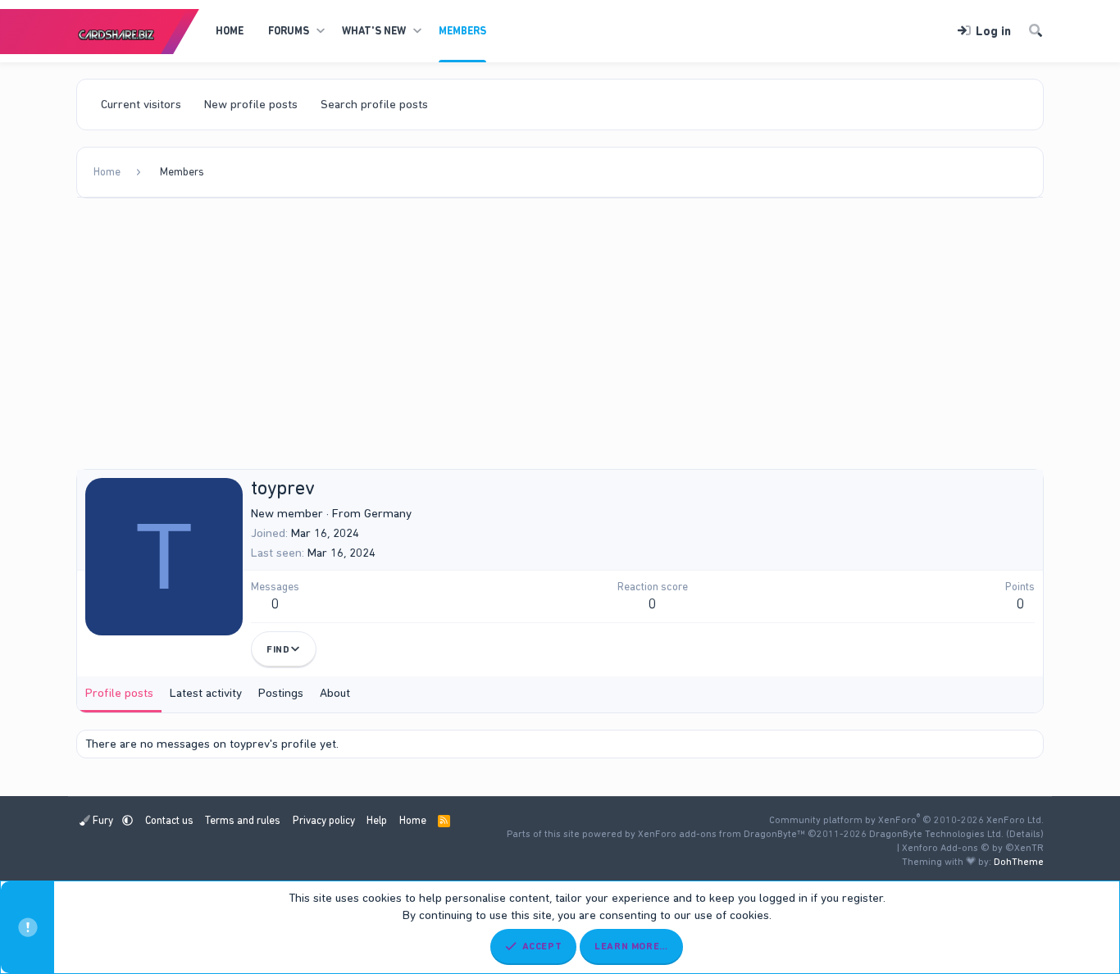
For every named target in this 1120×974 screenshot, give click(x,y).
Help (377, 820)
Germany (388, 513)
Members (462, 31)
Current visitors (141, 104)
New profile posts (251, 104)
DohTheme (1019, 861)
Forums (288, 31)
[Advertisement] (560, 338)
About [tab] (335, 692)
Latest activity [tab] (206, 692)
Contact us (169, 820)
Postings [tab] (280, 692)
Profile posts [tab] (119, 692)
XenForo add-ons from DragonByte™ (721, 834)
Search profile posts (374, 104)
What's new (374, 31)
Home (230, 31)
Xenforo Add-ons (973, 847)
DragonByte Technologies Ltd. (936, 834)
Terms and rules (242, 820)
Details (1024, 834)
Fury (103, 820)
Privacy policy (324, 820)
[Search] (1035, 31)
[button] (320, 31)
